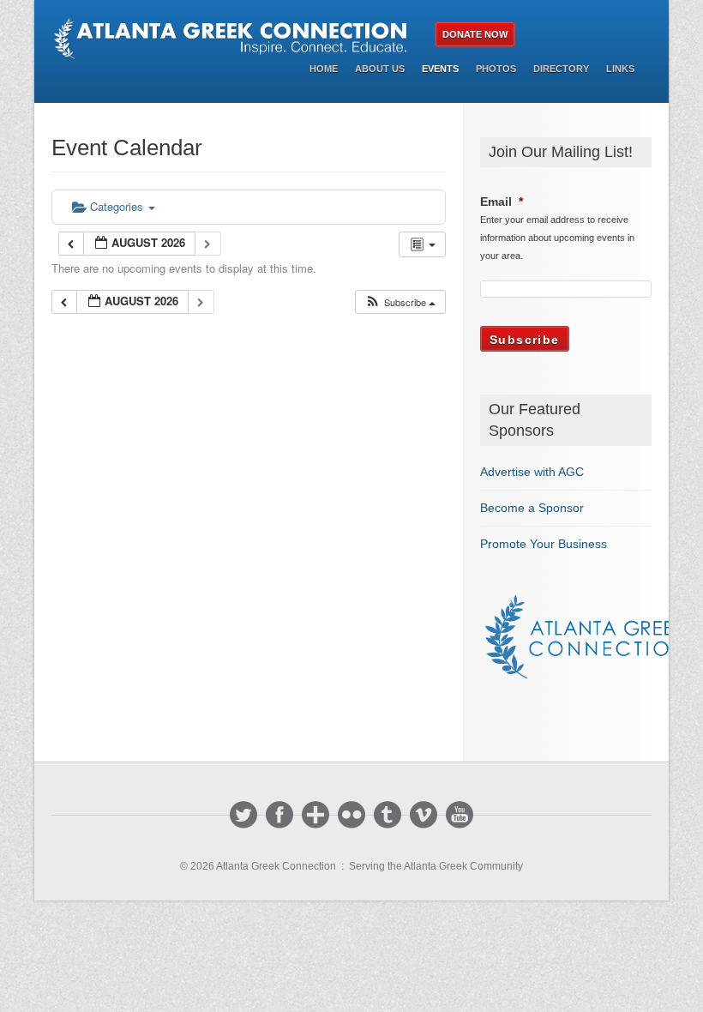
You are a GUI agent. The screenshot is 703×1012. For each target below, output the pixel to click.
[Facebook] (279, 814)
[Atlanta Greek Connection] (234, 38)
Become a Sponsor (532, 508)
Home (323, 68)
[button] (400, 302)
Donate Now (475, 34)
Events (440, 68)
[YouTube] (459, 814)
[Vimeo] (423, 814)
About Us (380, 68)
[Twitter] (243, 814)
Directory (561, 68)
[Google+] (315, 814)
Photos (496, 68)
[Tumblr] (387, 814)
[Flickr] (351, 814)
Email (501, 201)
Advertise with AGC (532, 472)
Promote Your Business (543, 544)
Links (620, 68)
